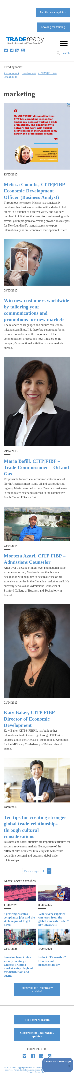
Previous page (31, 871)
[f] (11, 50)
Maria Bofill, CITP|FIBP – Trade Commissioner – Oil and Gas (36, 467)
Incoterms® (29, 73)
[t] (6, 50)
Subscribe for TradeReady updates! (37, 989)
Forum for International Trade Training (31, 1070)
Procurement (11, 73)
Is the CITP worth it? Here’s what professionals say (52, 961)
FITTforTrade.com (37, 1019)
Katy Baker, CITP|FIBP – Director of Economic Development (31, 719)
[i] (23, 50)
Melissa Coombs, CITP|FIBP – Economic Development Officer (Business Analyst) (36, 191)
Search (65, 53)
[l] (17, 50)
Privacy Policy (41, 1072)
